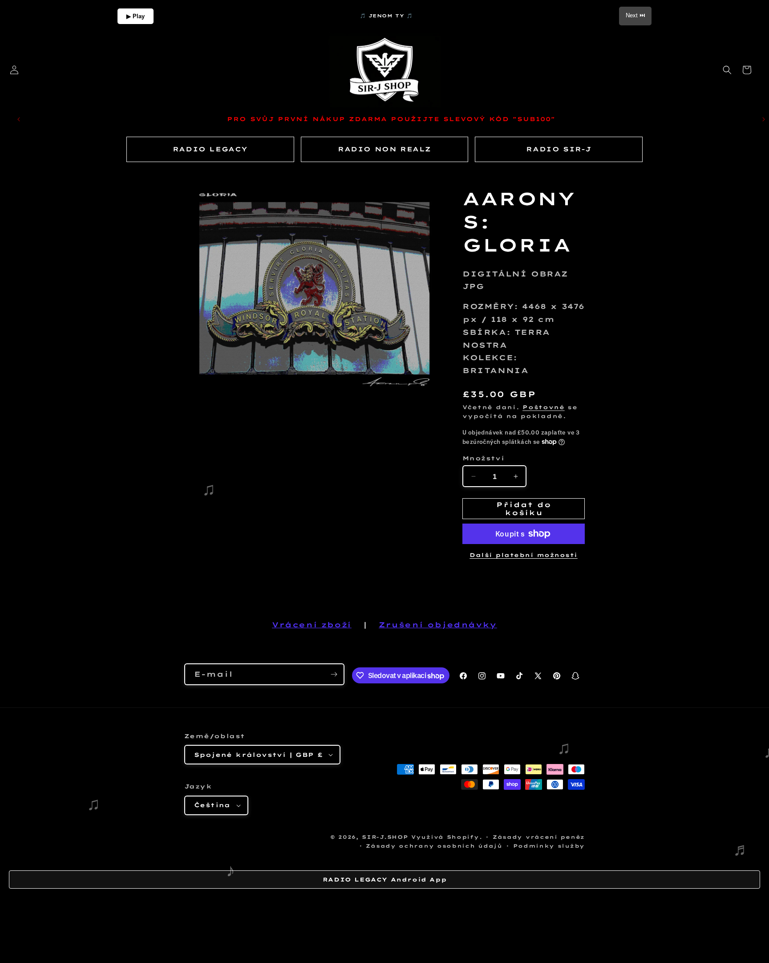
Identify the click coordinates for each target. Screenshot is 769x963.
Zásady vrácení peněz (539, 837)
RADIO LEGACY (210, 149)
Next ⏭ (635, 15)
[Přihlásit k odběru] (334, 674)
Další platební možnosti (523, 555)
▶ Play (135, 16)
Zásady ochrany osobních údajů (434, 846)
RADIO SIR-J (558, 149)
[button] (727, 70)
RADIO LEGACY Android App (384, 879)
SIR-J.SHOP (385, 837)
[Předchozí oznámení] (18, 119)
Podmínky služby (549, 846)
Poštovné (543, 407)
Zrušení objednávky (438, 624)
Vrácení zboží (312, 624)
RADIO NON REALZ (384, 149)
